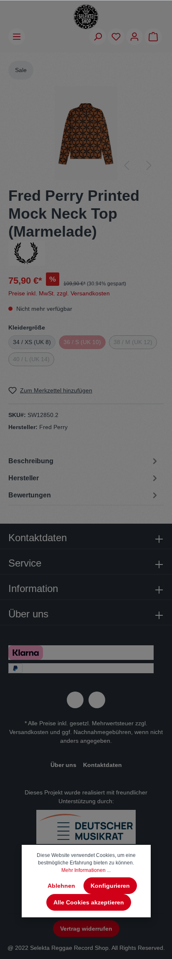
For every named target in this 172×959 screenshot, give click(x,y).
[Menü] (16, 36)
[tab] (83, 460)
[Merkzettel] (116, 36)
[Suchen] (97, 36)
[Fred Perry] (26, 252)
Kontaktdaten (102, 765)
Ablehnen (61, 885)
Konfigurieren (110, 885)
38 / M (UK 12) (133, 342)
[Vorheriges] (126, 165)
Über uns (63, 765)
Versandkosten (28, 732)
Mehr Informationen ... (86, 870)
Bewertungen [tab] (29, 495)
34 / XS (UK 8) (32, 342)
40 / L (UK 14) (31, 359)
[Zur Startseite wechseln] (86, 16)
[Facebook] (75, 700)
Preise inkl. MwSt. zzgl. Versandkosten (59, 293)
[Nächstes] (149, 165)
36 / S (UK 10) (82, 342)
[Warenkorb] (153, 36)
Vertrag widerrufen (86, 928)
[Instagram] (97, 700)
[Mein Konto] (134, 36)
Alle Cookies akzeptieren (88, 902)
